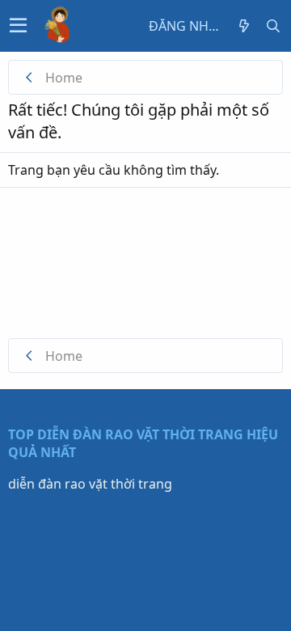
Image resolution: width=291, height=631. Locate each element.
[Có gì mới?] (244, 26)
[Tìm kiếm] (273, 26)
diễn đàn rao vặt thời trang (90, 484)
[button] (18, 26)
